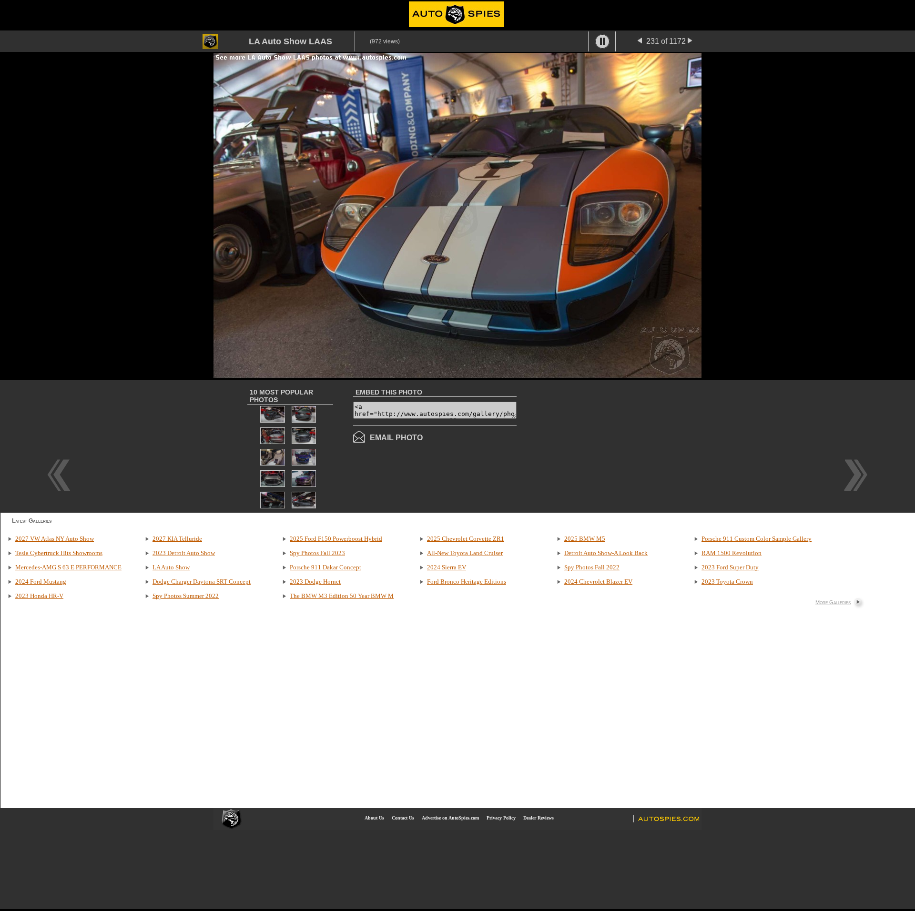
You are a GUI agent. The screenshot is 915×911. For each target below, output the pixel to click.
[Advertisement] (596, 445)
